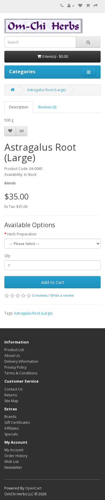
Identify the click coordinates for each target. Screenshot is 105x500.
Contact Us (13, 389)
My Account (13, 449)
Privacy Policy (15, 367)
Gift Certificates (17, 422)
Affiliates (11, 428)
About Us (12, 355)
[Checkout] (96, 5)
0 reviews (40, 295)
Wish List (11, 461)
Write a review (62, 295)
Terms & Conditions (20, 373)
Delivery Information (21, 361)
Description (18, 107)
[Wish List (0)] (80, 5)
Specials (11, 434)
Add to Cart (52, 282)
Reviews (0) (47, 107)
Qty (7, 255)
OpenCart (33, 488)
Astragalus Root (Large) (46, 89)
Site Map (11, 400)
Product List (14, 349)
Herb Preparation (21, 234)
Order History (15, 455)
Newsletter (13, 467)
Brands (10, 416)
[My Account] (70, 5)
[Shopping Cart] (88, 5)
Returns (10, 395)
